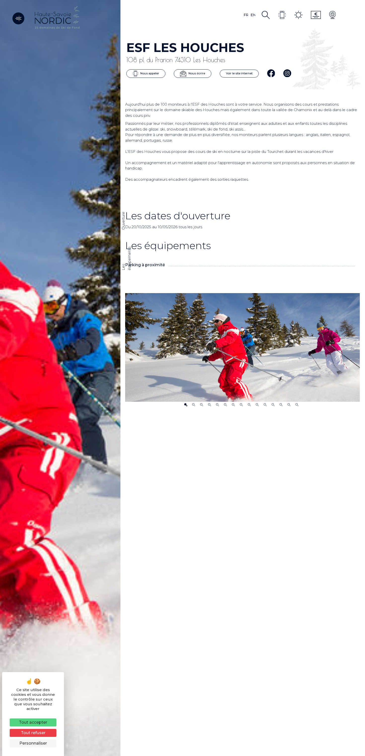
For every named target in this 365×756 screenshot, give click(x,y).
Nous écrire (196, 73)
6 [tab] (225, 404)
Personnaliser (33, 743)
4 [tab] (209, 404)
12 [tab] (273, 404)
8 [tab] (241, 404)
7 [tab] (233, 404)
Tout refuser (33, 732)
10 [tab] (257, 404)
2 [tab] (193, 404)
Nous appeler (149, 73)
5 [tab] (217, 404)
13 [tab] (281, 404)
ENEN (253, 15)
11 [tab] (265, 404)
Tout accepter (33, 722)
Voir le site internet (239, 73)
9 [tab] (249, 404)
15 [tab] (296, 404)
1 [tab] (185, 404)
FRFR (246, 15)
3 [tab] (201, 404)
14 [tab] (289, 404)
